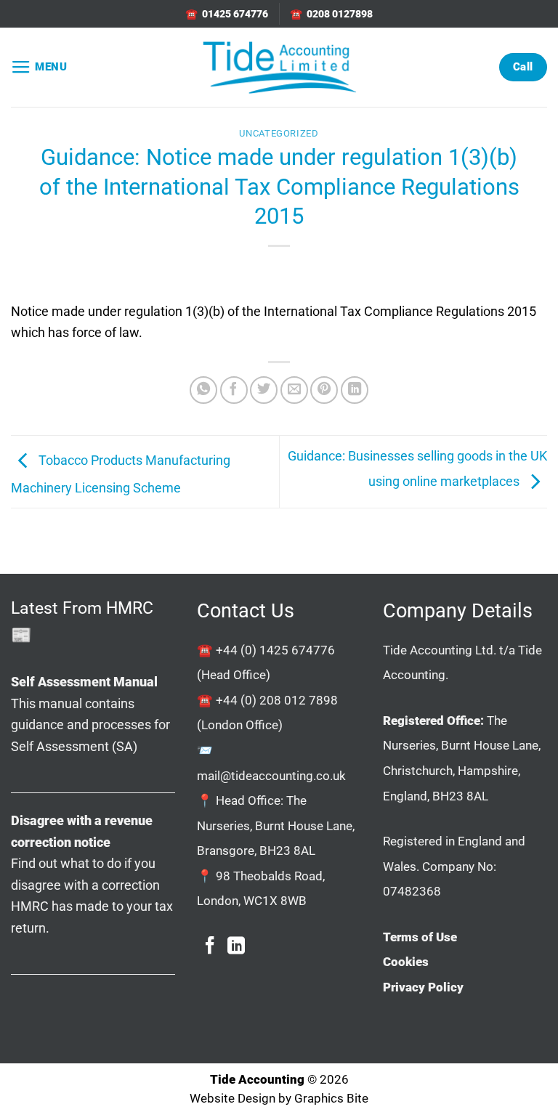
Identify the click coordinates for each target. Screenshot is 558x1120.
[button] (39, 67)
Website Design (232, 1098)
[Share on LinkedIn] (354, 390)
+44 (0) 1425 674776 (275, 650)
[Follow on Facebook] (210, 947)
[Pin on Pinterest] (324, 390)
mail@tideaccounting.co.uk (271, 775)
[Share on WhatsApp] (203, 390)
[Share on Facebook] (234, 390)
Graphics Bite (331, 1098)
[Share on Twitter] (264, 390)
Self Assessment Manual (84, 681)
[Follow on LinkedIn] (236, 947)
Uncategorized (278, 133)
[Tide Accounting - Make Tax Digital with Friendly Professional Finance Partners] (279, 67)
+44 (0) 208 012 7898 (277, 700)
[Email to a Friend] (294, 390)
